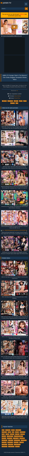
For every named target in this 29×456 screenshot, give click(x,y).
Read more (14, 90)
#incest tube (4, 436)
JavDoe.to (21, 14)
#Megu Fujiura (10, 440)
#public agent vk (15, 438)
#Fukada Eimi (16, 442)
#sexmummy (4, 438)
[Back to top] (24, 452)
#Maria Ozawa (10, 444)
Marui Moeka (18, 96)
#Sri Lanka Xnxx (4, 440)
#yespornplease (10, 442)
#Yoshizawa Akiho (17, 440)
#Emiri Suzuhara (4, 446)
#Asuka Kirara (4, 442)
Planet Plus (17, 98)
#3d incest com (22, 438)
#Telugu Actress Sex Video (18, 436)
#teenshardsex (9, 438)
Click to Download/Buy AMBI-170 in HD (12, 36)
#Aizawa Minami (4, 444)
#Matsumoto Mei (23, 440)
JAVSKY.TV (6, 3)
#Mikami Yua (21, 442)
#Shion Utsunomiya (17, 444)
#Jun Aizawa (17, 446)
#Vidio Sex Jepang (10, 436)
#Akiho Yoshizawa (11, 446)
